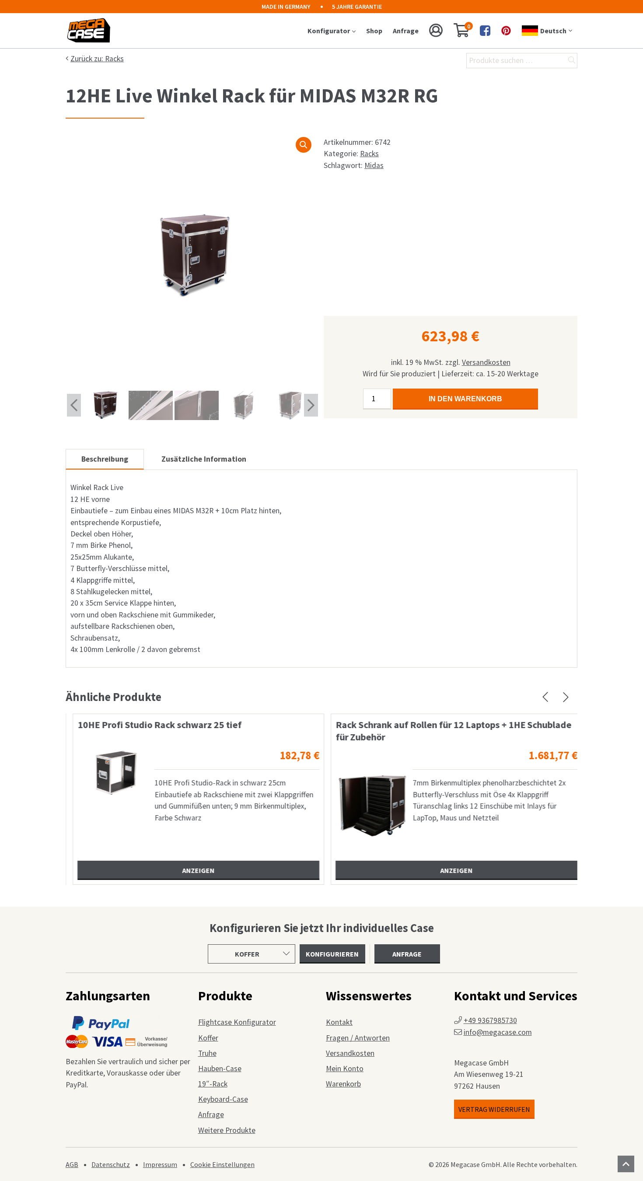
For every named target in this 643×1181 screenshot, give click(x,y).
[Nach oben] (626, 1164)
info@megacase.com (498, 1032)
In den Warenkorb (465, 399)
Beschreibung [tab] (104, 459)
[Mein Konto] (436, 30)
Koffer (208, 1038)
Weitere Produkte (226, 1130)
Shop (374, 30)
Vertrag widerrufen (494, 1109)
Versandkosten (486, 362)
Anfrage (406, 30)
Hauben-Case (219, 1068)
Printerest (506, 30)
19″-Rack (212, 1084)
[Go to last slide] (74, 405)
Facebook (485, 30)
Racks (369, 153)
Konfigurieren (332, 954)
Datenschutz (110, 1164)
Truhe (207, 1053)
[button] (303, 145)
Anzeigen (194, 870)
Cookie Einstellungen (222, 1164)
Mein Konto (344, 1068)
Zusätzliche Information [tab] (203, 459)
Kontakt (339, 1022)
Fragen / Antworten (358, 1038)
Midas (374, 165)
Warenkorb (343, 1084)
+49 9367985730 (490, 1020)
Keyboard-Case (223, 1099)
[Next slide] (311, 405)
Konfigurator (329, 30)
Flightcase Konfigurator (237, 1022)
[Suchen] (571, 60)
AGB (72, 1164)
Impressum (160, 1164)
